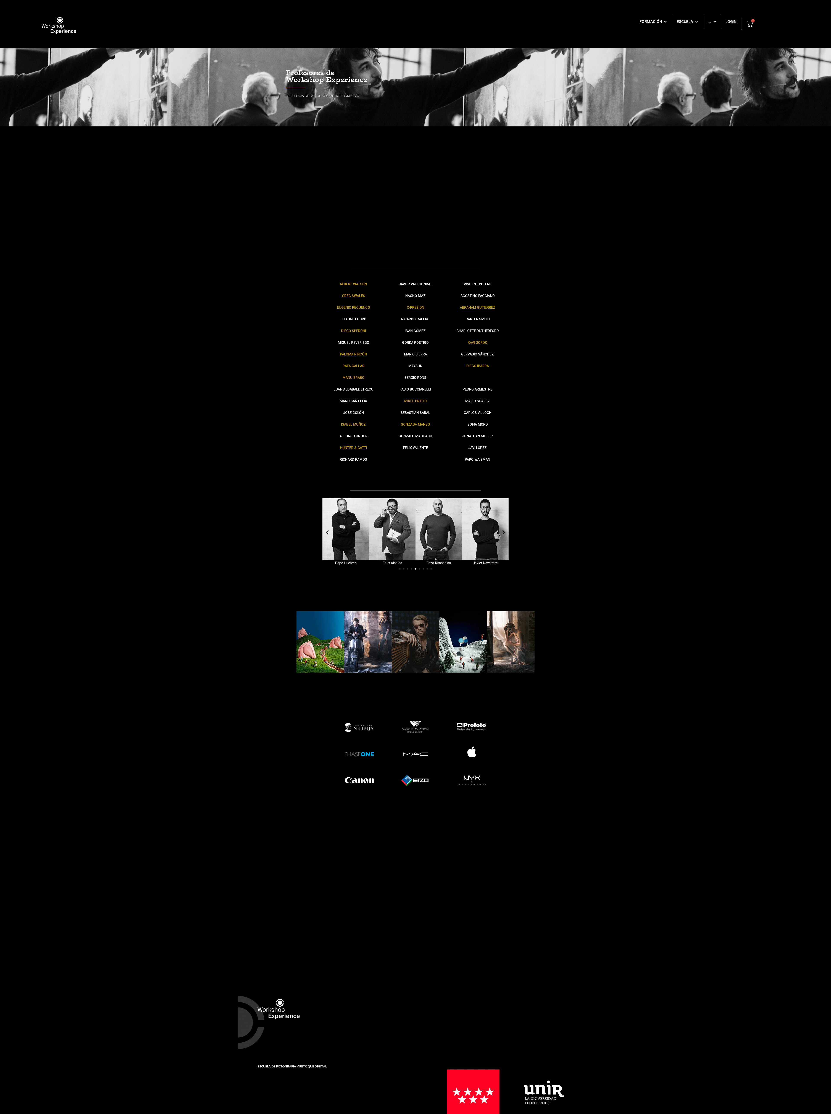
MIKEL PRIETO (415, 401)
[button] (400, 569)
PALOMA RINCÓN (353, 354)
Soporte (374, 1012)
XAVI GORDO (477, 343)
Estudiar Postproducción (537, 1017)
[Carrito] (749, 24)
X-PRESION (415, 307)
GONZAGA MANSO (415, 424)
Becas (373, 1019)
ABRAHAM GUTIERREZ (477, 307)
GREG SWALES (353, 296)
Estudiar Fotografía (533, 1010)
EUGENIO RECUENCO (353, 307)
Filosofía (450, 1010)
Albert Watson (353, 284)
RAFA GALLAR (353, 366)
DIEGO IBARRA (477, 366)
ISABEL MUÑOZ (353, 424)
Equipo (449, 1017)
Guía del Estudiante (383, 1026)
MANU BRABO (353, 378)
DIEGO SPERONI (353, 331)
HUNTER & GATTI (353, 448)
